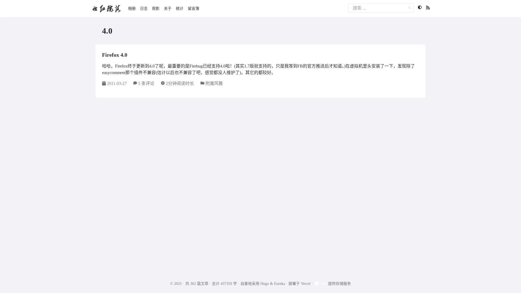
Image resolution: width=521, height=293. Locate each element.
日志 (144, 9)
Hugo (264, 284)
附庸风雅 (214, 83)
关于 (167, 9)
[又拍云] (321, 284)
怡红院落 (106, 8)
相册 (132, 9)
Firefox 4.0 (114, 55)
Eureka (279, 284)
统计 (179, 9)
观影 (156, 9)
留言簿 (193, 9)
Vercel (305, 284)
